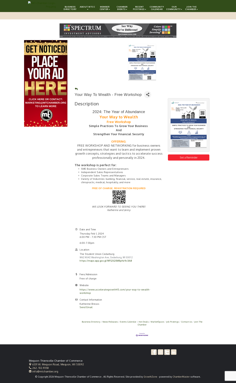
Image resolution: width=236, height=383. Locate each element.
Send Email (86, 307)
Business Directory (70, 7)
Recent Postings (138, 7)
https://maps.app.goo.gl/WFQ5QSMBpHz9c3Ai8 (106, 261)
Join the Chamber (191, 7)
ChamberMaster (181, 376)
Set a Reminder (188, 157)
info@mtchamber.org (45, 371)
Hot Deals (144, 321)
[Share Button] (147, 94)
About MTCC (87, 6)
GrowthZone (150, 376)
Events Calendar (128, 321)
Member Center (105, 7)
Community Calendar (157, 7)
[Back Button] (76, 89)
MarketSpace (157, 321)
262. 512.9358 (40, 368)
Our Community (173, 7)
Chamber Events (122, 7)
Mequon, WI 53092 (58, 364)
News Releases (110, 321)
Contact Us (186, 321)
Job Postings (172, 321)
